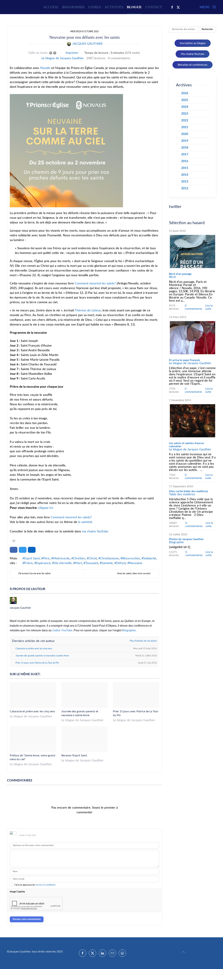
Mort (78, 563)
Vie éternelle (63, 563)
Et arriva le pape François (184, 360)
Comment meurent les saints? (95, 283)
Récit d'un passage (180, 274)
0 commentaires (119, 58)
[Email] (112, 953)
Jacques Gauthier (87, 43)
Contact (153, 7)
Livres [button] (94, 7)
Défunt (121, 563)
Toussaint (91, 563)
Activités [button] (114, 7)
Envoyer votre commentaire (27, 919)
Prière (28, 563)
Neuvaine (135, 563)
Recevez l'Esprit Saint (74, 755)
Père (46, 558)
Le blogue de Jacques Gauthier (62, 58)
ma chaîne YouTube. (95, 531)
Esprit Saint (32, 558)
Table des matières (182, 494)
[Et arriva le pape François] (192, 337)
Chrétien (79, 558)
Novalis (45, 68)
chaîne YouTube (62, 630)
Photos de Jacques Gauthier (186, 539)
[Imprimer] (122, 953)
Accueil (51, 7)
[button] (207, 7)
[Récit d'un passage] (192, 251)
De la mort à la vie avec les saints (34, 573)
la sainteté (85, 522)
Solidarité (149, 558)
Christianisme (109, 558)
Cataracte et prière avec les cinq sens (32, 711)
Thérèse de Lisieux (88, 310)
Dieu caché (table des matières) (188, 491)
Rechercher (207, 29)
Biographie (73, 7)
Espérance (43, 563)
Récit (172, 277)
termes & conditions (46, 885)
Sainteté (107, 563)
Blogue (134, 7)
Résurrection (131, 558)
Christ (93, 558)
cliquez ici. (45, 508)
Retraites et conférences (192, 64)
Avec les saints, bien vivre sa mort (134, 573)
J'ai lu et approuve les (35, 885)
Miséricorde (61, 558)
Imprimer (72, 53)
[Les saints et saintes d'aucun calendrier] (192, 420)
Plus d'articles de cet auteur (143, 641)
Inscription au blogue (192, 43)
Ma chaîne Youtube (192, 54)
